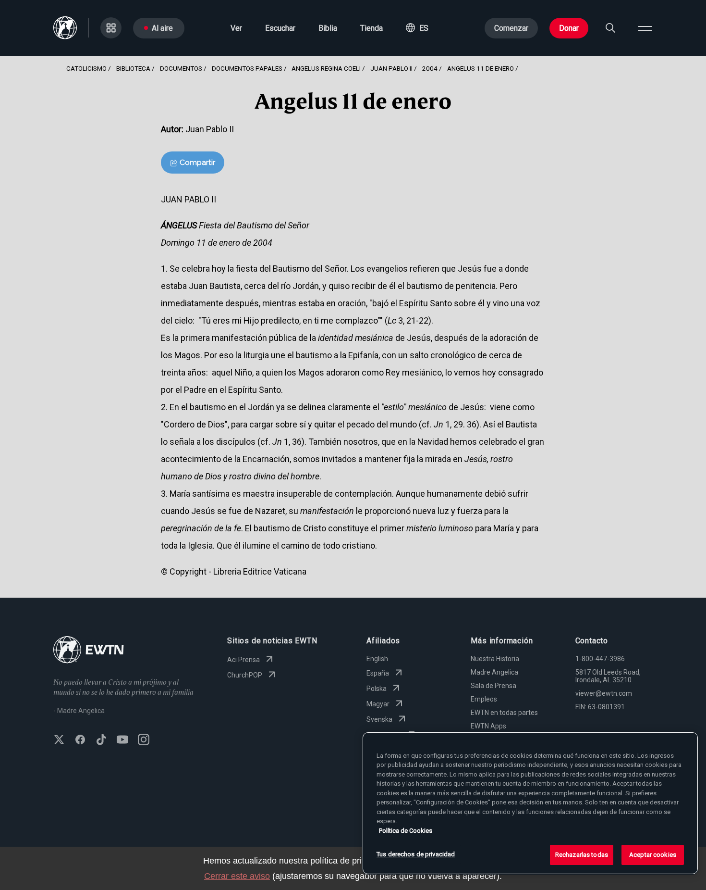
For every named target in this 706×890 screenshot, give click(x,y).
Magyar (378, 704)
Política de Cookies (405, 830)
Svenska (379, 719)
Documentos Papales (247, 68)
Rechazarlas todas (581, 854)
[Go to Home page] (88, 650)
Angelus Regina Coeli (326, 68)
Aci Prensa (243, 660)
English (377, 659)
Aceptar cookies (652, 854)
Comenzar (511, 28)
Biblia (327, 28)
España (377, 673)
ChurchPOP (244, 675)
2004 (430, 68)
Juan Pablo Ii (391, 68)
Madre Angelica (494, 672)
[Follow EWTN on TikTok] (101, 740)
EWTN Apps (488, 726)
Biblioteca (133, 68)
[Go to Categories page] (111, 27)
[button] (417, 27)
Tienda (371, 28)
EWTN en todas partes (504, 712)
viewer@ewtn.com (603, 693)
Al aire (162, 28)
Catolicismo (86, 68)
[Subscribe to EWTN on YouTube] (122, 740)
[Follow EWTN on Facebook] (80, 740)
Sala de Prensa (493, 685)
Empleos (484, 699)
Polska (376, 688)
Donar (569, 28)
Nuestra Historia (495, 659)
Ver (236, 28)
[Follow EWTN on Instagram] (143, 740)
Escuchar (280, 28)
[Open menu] (645, 27)
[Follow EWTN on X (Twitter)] (59, 740)
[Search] (610, 27)
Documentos (181, 68)
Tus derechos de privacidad (416, 854)
